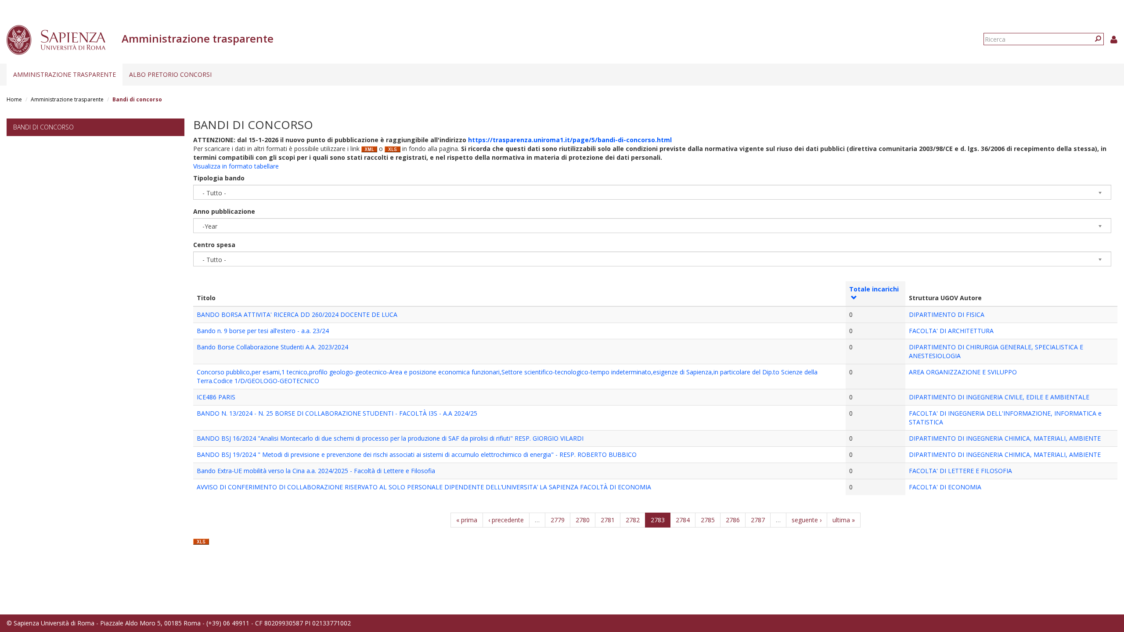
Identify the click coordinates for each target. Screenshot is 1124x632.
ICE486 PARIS (216, 397)
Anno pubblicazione (224, 211)
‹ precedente (506, 520)
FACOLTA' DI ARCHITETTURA (951, 331)
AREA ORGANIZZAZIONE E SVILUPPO (963, 372)
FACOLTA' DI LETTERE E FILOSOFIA (960, 471)
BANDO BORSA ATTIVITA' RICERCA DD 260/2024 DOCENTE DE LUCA (297, 314)
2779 (558, 520)
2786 (733, 520)
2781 (608, 520)
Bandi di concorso (43, 127)
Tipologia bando (219, 178)
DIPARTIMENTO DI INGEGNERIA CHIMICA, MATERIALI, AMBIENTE (1005, 438)
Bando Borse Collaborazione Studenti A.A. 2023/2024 (272, 347)
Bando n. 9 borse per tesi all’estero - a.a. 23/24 (263, 331)
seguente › (806, 520)
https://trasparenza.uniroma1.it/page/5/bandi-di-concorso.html (570, 140)
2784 (683, 520)
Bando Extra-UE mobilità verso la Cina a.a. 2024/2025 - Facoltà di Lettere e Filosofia (316, 471)
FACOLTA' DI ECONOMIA (945, 487)
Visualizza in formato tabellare (236, 166)
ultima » (843, 520)
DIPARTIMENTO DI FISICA (946, 314)
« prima (466, 520)
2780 (583, 520)
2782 (633, 520)
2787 (758, 520)
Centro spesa (214, 245)
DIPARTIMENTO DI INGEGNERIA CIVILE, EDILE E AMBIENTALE (999, 397)
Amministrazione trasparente (64, 74)
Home (14, 99)
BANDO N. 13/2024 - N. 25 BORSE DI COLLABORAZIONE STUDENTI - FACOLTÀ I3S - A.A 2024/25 (337, 413)
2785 (708, 520)
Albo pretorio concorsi (170, 74)
